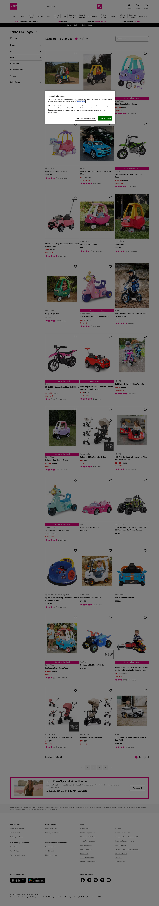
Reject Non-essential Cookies (85, 118)
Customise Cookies (54, 118)
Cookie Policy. (80, 102)
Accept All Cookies (105, 118)
